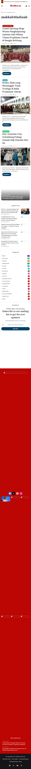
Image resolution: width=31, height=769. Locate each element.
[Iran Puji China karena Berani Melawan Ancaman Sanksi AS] (5, 618)
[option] (15, 191)
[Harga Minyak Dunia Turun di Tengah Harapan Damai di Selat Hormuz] (25, 243)
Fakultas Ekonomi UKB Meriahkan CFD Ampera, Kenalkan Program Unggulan (10, 226)
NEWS (3, 255)
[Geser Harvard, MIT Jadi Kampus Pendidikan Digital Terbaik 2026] (25, 555)
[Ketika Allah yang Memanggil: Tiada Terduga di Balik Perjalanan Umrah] (15, 105)
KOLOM (4, 268)
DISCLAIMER (15, 759)
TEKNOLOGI (5, 296)
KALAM (5, 80)
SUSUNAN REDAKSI (24, 759)
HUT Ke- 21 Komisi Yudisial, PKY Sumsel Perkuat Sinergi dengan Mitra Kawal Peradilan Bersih (10, 211)
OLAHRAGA (5, 286)
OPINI (3, 288)
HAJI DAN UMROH (8, 26)
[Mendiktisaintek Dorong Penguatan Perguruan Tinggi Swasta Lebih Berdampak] (25, 219)
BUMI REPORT (6, 283)
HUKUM (4, 261)
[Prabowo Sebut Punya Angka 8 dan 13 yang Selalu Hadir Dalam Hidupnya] (25, 618)
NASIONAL (6, 131)
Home (3, 12)
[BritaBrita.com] (15, 6)
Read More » (6, 73)
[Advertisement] (15, 350)
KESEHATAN (5, 291)
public (3, 298)
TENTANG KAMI (6, 759)
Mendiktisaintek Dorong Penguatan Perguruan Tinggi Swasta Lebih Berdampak (9, 218)
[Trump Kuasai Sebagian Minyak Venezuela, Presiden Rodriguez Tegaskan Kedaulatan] (5, 499)
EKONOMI (5, 271)
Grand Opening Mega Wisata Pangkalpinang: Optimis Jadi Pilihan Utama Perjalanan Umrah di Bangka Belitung (15, 34)
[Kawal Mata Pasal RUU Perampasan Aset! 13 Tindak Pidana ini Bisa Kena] (15, 499)
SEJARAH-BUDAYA (7, 278)
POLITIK (4, 276)
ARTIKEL (4, 273)
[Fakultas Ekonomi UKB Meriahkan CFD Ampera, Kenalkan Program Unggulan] (25, 227)
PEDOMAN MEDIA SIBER (15, 761)
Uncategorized (6, 281)
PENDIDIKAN (5, 263)
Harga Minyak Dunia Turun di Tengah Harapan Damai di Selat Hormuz (9, 243)
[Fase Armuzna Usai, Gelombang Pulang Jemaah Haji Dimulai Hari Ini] (15, 156)
